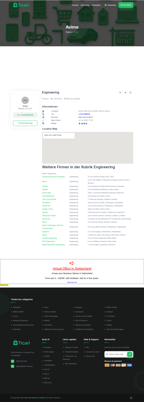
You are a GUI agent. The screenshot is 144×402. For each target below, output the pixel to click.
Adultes (109, 325)
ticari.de (47, 378)
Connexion (96, 5)
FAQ (87, 347)
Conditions (48, 361)
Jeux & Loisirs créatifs (83, 316)
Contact (47, 356)
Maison (47, 321)
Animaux (109, 312)
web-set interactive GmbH (34, 398)
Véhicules (16, 329)
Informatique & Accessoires (23, 325)
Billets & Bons (111, 307)
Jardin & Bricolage (51, 316)
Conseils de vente (92, 352)
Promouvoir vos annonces (70, 357)
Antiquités (17, 307)
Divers (109, 321)
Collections (79, 312)
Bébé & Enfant (18, 312)
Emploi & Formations (83, 325)
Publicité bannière (71, 352)
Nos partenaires (71, 364)
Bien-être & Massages (114, 329)
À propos (47, 347)
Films (46, 307)
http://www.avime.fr (86, 117)
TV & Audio (110, 316)
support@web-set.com (24, 366)
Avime (25, 106)
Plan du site (90, 356)
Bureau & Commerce (20, 321)
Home (68, 32)
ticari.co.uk (48, 383)
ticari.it (46, 374)
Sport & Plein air (81, 321)
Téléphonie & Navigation (84, 329)
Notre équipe (49, 352)
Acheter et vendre (71, 347)
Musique (78, 307)
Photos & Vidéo (50, 312)
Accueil (75, 5)
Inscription (85, 5)
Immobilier (48, 325)
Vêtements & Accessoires (54, 329)
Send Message (26, 123)
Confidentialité (49, 365)
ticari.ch (46, 369)
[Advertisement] (72, 62)
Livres (15, 316)
